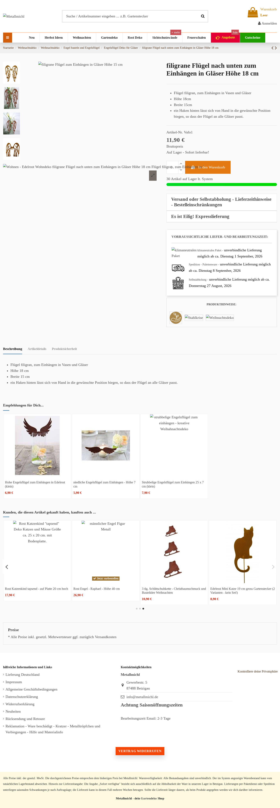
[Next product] (276, 48)
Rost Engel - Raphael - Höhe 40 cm (96, 588)
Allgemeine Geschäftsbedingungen (31, 689)
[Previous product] (273, 48)
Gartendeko (149, 798)
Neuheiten (13, 711)
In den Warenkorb (211, 167)
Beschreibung (12, 349)
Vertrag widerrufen (140, 751)
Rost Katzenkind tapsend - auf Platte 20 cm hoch (36, 588)
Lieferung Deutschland (23, 675)
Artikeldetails (37, 349)
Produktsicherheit (64, 349)
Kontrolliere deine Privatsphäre (258, 671)
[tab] (222, 202)
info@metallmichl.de (142, 697)
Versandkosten (105, 637)
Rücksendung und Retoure (25, 719)
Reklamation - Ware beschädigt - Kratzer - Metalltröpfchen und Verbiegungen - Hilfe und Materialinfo (53, 729)
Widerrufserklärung (20, 704)
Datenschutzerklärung (22, 697)
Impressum (14, 682)
